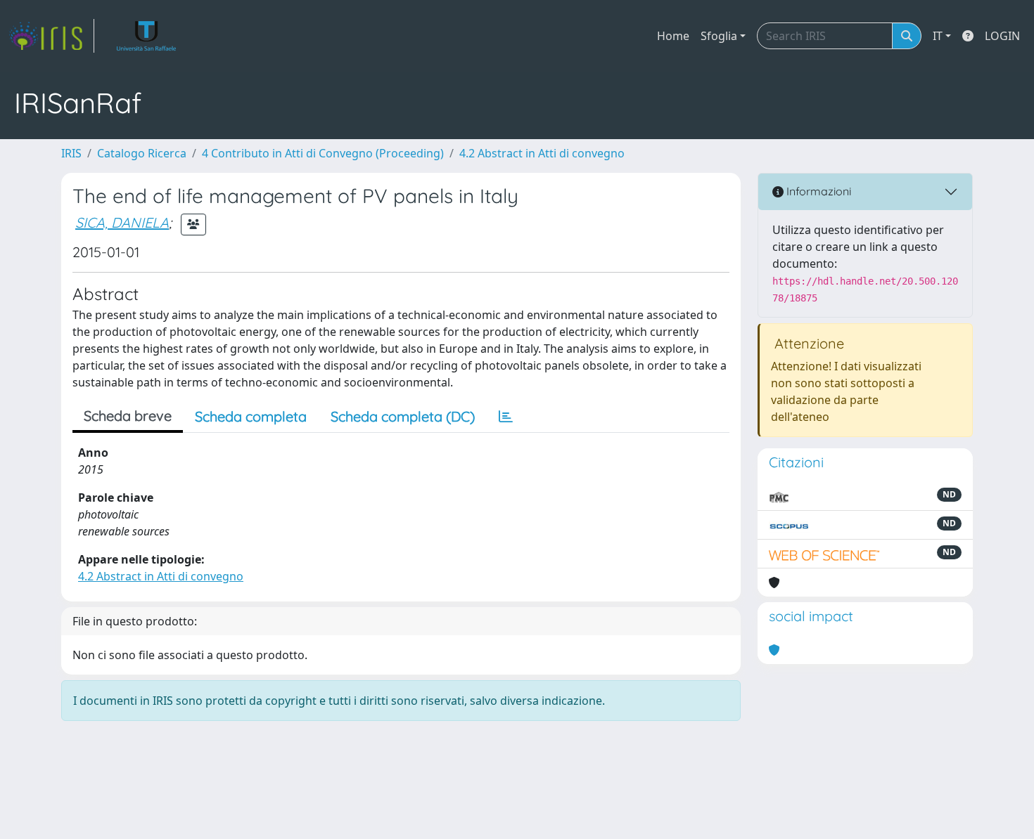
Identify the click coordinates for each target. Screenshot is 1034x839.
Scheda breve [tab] (128, 415)
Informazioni (817, 191)
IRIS (71, 153)
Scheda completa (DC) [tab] (403, 416)
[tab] (506, 416)
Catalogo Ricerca (141, 153)
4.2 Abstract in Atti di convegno (542, 153)
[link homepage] (51, 36)
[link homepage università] (147, 35)
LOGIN (1002, 36)
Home (673, 36)
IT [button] (938, 36)
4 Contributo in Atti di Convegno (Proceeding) (323, 153)
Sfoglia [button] (719, 36)
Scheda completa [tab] (251, 416)
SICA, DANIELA (122, 222)
